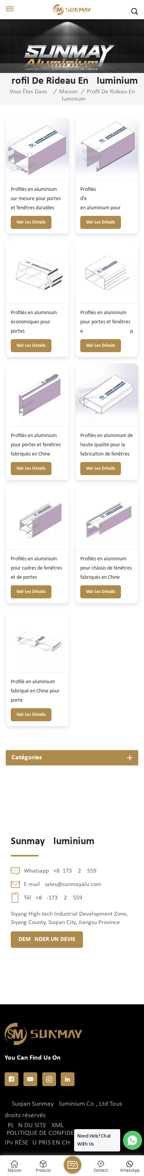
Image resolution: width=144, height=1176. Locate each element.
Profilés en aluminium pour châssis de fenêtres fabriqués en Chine (106, 568)
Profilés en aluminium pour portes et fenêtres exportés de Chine (107, 323)
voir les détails (31, 222)
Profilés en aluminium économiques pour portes (34, 322)
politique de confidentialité (53, 1133)
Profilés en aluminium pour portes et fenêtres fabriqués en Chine (36, 445)
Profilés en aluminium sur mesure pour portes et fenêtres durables (36, 199)
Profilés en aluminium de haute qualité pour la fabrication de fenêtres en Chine (106, 446)
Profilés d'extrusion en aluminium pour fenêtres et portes (107, 200)
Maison (68, 92)
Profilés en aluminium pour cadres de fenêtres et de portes (36, 568)
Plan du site (27, 1125)
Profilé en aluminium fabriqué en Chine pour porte (35, 691)
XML (57, 1125)
